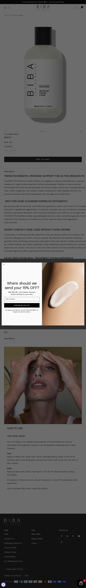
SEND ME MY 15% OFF (22, 305)
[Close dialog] (3, 264)
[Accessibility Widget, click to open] (3, 584)
